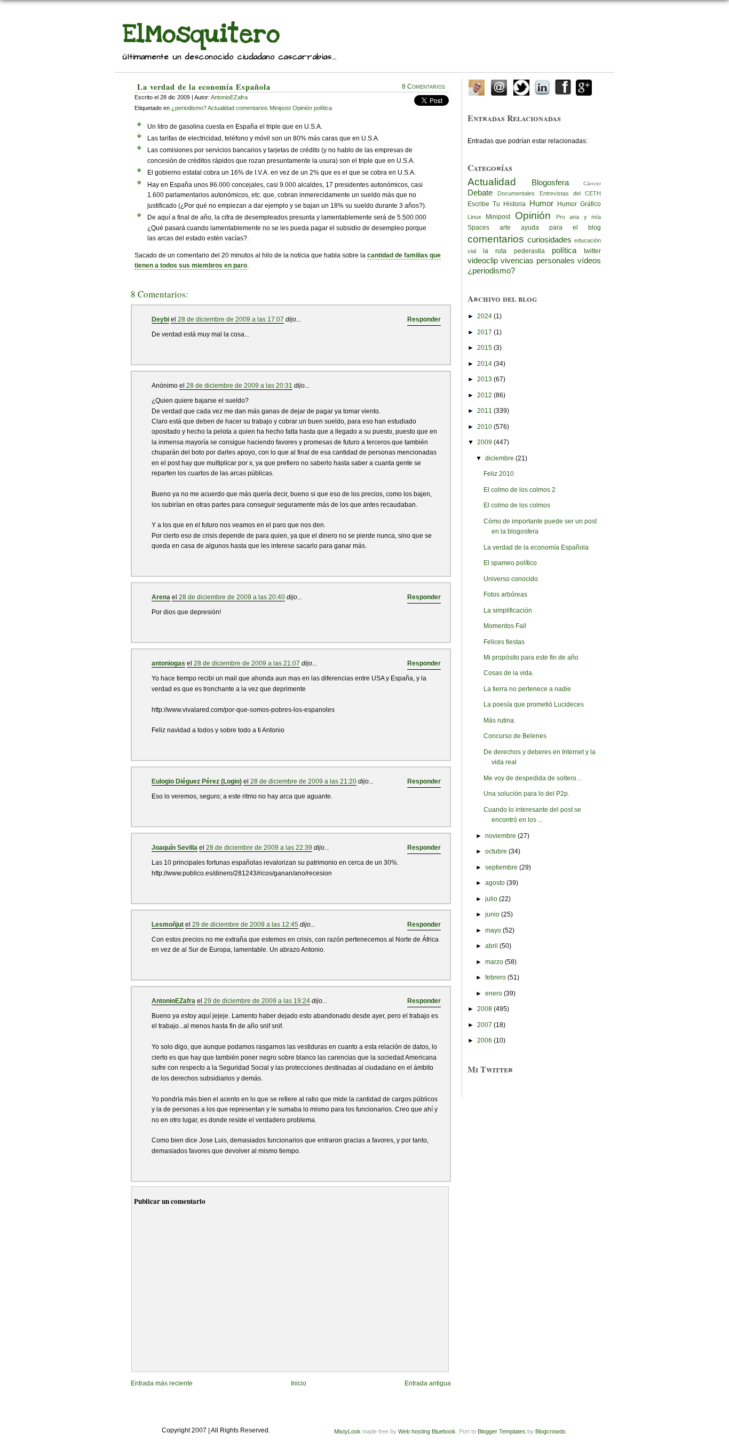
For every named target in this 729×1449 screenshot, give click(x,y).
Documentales (516, 193)
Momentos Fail (505, 626)
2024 (484, 316)
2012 (484, 395)
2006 (484, 1040)
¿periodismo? (491, 271)
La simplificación (508, 610)
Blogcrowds (550, 1431)
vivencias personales (538, 260)
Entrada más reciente (162, 1383)
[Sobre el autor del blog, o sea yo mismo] (476, 85)
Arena (161, 597)
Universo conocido (511, 579)
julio (491, 899)
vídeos (589, 260)
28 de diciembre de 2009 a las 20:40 (232, 597)
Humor (541, 203)
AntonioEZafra (229, 97)
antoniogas (168, 663)
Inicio (298, 1383)
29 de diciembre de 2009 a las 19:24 (257, 1001)
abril (491, 946)
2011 (484, 410)
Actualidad (491, 181)
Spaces (478, 227)
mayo (493, 930)
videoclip (482, 260)
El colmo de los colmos (517, 505)
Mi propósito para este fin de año (531, 657)
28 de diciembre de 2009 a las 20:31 (239, 385)
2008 (484, 1009)
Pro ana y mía (578, 217)
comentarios (495, 239)
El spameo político (510, 563)
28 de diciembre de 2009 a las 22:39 (259, 847)
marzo (494, 962)
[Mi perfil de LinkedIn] (542, 85)
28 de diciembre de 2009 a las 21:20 (303, 781)
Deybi (160, 319)
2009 (484, 442)
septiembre (501, 867)
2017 (484, 332)
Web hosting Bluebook (427, 1431)
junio (492, 914)
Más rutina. (500, 720)
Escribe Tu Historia (496, 204)
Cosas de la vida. (509, 673)
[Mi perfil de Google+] (584, 85)
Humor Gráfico (579, 204)
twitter (592, 251)
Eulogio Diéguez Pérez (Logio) (197, 781)
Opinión (533, 215)
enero (493, 993)
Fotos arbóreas (505, 594)
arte (505, 227)
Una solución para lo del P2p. (526, 793)
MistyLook (347, 1431)
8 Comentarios (423, 86)
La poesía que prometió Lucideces (534, 704)
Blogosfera (550, 182)
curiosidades (549, 240)
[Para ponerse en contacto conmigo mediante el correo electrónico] (499, 85)
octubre (496, 851)
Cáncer (592, 183)
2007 (484, 1025)
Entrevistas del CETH (570, 193)
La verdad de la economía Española (204, 86)
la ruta (494, 251)
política (564, 250)
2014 (484, 363)
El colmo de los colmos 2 (520, 490)
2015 (484, 347)
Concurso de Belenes (515, 736)
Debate (480, 193)
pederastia (529, 251)
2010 (484, 426)
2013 (484, 379)
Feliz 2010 (499, 473)
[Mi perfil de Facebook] (563, 85)
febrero (495, 977)
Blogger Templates (502, 1431)
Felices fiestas (504, 642)
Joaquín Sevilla (174, 847)
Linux (474, 217)
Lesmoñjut (168, 924)
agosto (495, 883)
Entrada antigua (428, 1383)
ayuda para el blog (561, 227)
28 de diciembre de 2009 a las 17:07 (231, 319)
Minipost (498, 217)
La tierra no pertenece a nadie (527, 689)
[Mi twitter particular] (521, 85)
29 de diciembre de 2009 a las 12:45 (245, 924)
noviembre (500, 836)
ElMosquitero (201, 34)
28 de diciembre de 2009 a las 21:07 (247, 663)
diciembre (499, 458)
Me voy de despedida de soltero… (533, 778)
